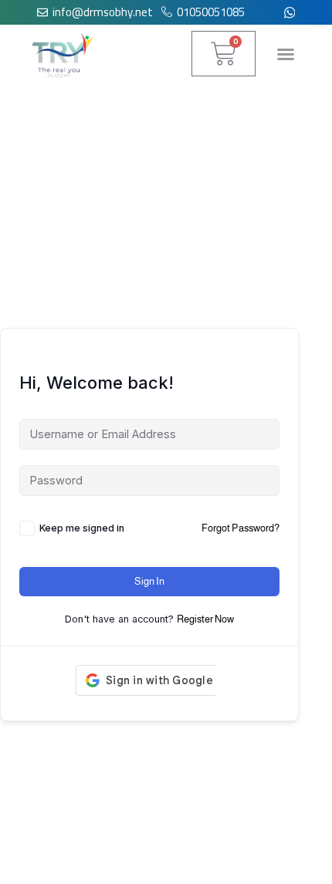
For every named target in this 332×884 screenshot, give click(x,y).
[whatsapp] (290, 12)
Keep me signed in (81, 528)
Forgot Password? (240, 528)
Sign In (149, 581)
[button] (285, 54)
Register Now (205, 619)
